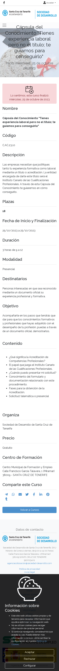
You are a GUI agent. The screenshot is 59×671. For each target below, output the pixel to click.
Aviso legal (29, 572)
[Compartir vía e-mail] (20, 494)
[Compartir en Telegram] (6, 494)
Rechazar (29, 658)
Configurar (29, 665)
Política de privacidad (29, 569)
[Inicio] (29, 12)
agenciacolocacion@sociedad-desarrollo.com (29, 563)
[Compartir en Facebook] (34, 494)
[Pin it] (47, 494)
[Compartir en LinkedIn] (40, 494)
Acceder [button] (50, 3)
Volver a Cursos (29, 509)
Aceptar (29, 652)
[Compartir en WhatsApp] (13, 494)
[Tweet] (27, 494)
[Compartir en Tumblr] (6, 499)
